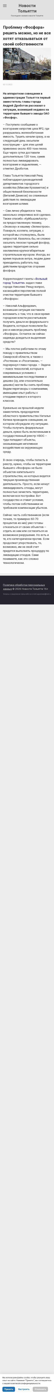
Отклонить (40, 1389)
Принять (8, 1389)
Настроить (23, 1389)
